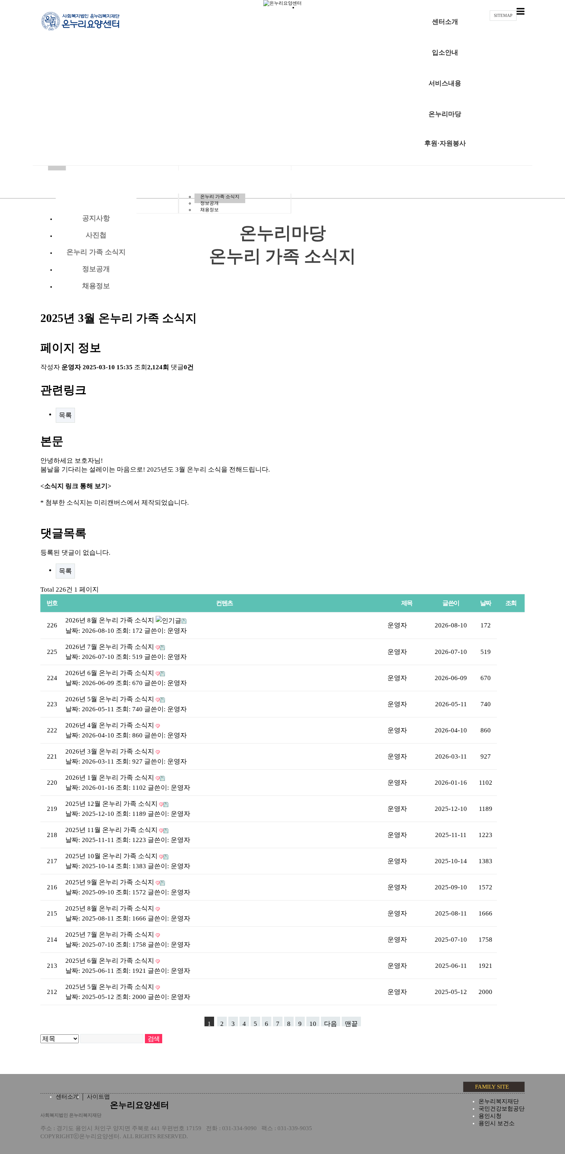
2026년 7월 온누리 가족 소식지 (110, 646)
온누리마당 (445, 114)
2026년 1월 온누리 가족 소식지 (110, 777)
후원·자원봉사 (445, 143)
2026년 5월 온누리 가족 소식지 (110, 699)
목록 (65, 415)
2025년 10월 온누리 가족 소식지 (112, 856)
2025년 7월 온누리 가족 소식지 (110, 934)
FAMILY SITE (492, 1087)
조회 (511, 603)
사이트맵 (98, 1097)
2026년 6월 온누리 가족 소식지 (110, 673)
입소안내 (445, 52)
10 (312, 1023)
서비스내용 (445, 83)
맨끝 (351, 1023)
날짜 (485, 603)
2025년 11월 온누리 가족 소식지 (112, 830)
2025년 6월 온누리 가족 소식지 (110, 960)
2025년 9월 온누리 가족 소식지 (110, 882)
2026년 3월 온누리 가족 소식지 (110, 751)
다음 (330, 1023)
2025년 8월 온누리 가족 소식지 (110, 908)
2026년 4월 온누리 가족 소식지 (110, 725)
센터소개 (445, 21)
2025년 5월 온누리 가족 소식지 (110, 987)
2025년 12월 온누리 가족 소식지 (112, 803)
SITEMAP (503, 15)
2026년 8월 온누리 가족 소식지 (110, 620)
